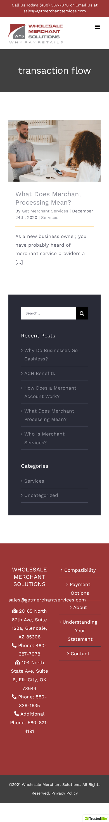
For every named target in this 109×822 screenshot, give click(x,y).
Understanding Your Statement (80, 630)
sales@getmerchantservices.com (54, 11)
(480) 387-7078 (54, 5)
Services (49, 217)
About (80, 607)
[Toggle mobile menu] (98, 27)
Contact (80, 653)
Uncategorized (41, 495)
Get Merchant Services (45, 211)
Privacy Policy (64, 793)
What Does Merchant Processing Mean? (54, 143)
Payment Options (80, 589)
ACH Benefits (39, 373)
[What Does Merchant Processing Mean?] (54, 151)
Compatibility (80, 570)
